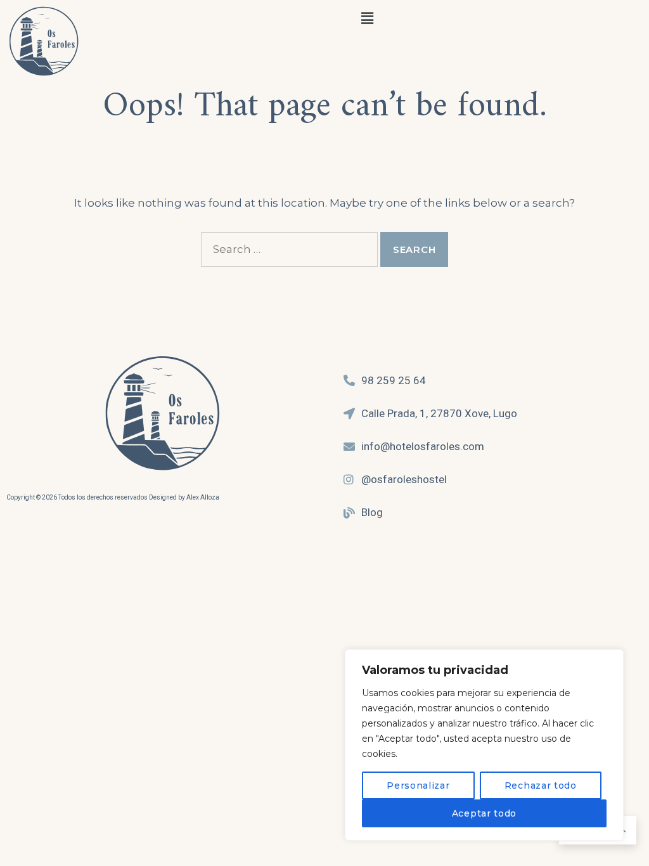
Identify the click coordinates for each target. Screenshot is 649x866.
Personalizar (418, 785)
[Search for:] (289, 249)
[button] (367, 18)
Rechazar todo (540, 785)
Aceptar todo (484, 813)
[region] (484, 745)
